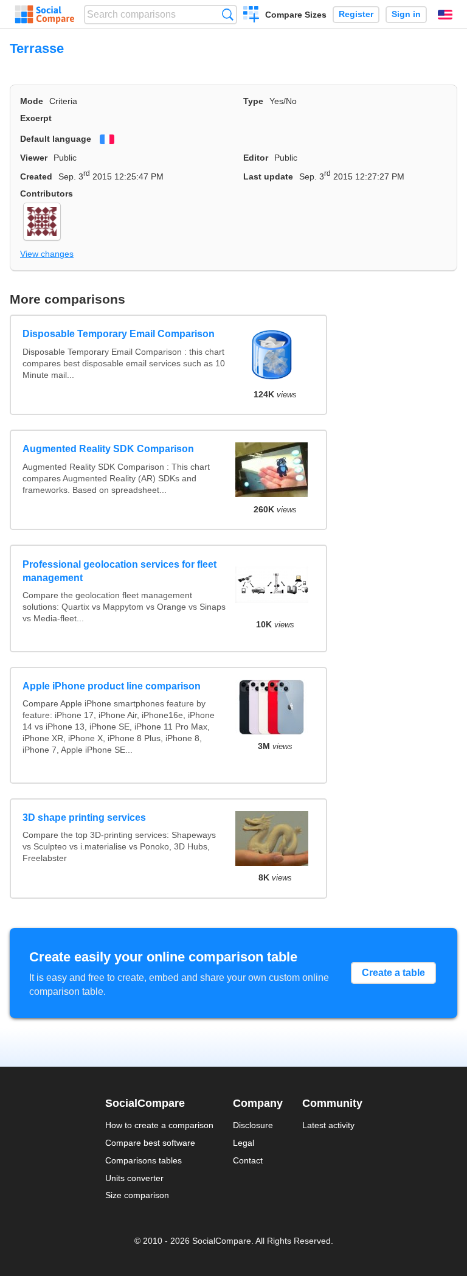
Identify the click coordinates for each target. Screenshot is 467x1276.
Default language (55, 139)
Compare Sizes (296, 14)
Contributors (46, 193)
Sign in (406, 14)
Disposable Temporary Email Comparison (118, 334)
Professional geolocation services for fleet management (119, 571)
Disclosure (253, 1125)
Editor (255, 157)
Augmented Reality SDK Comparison (108, 449)
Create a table (393, 972)
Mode (31, 101)
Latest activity (328, 1125)
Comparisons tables (143, 1160)
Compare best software (150, 1143)
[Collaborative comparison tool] (45, 14)
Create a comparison (251, 16)
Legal (243, 1143)
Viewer (33, 157)
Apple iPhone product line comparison (111, 686)
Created (36, 176)
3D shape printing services (84, 817)
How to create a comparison (159, 1125)
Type (253, 101)
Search (228, 14)
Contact (248, 1160)
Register (356, 14)
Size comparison (137, 1195)
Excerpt (36, 118)
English (445, 14)
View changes (47, 254)
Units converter (134, 1178)
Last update (268, 176)
